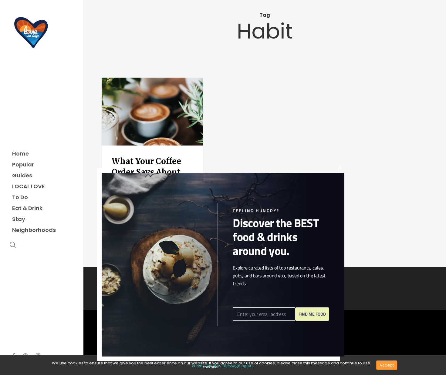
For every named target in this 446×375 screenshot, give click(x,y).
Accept (387, 365)
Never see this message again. (223, 365)
